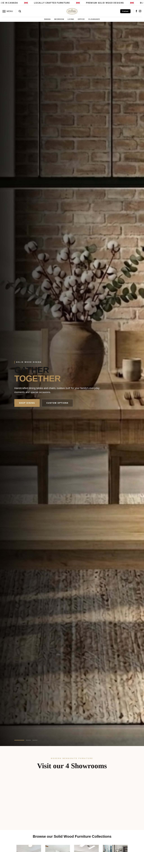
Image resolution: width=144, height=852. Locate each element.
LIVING (71, 19)
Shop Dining (27, 403)
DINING (47, 19)
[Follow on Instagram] (140, 11)
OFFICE (81, 19)
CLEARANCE (94, 19)
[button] (7, 11)
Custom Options (57, 403)
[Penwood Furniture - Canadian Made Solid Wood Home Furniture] (72, 11)
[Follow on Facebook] (136, 11)
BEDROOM (59, 19)
